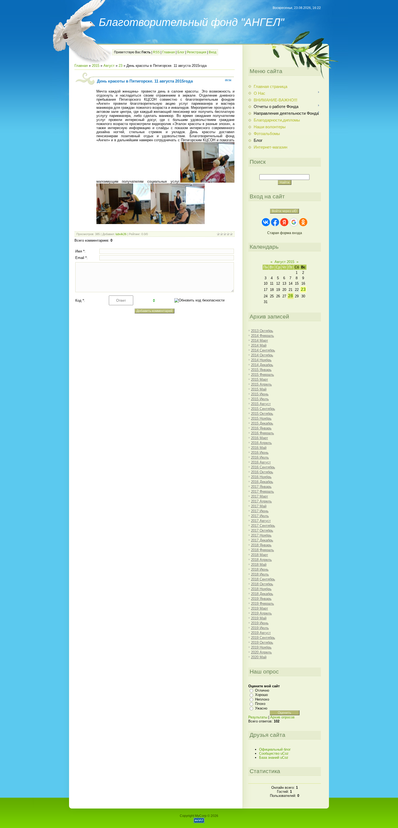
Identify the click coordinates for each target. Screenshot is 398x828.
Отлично (262, 690)
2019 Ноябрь (261, 647)
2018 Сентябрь (263, 579)
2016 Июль (260, 457)
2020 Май (258, 657)
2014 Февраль (262, 336)
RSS (156, 52)
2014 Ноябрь (261, 360)
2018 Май (258, 565)
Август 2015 (284, 262)
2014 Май (258, 345)
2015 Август (261, 404)
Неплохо (262, 699)
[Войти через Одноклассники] (303, 222)
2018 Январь (261, 545)
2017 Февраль (262, 491)
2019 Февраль (262, 604)
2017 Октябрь (262, 530)
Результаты (257, 717)
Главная (168, 52)
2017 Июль (260, 516)
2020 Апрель (261, 652)
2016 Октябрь (262, 472)
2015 (95, 66)
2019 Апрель (261, 613)
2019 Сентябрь (263, 638)
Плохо (260, 704)
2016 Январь (261, 428)
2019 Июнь (260, 623)
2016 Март (259, 438)
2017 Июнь (260, 511)
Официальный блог (275, 749)
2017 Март (259, 496)
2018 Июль (260, 574)
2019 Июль (260, 628)
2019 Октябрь (262, 642)
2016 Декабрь (262, 482)
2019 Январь (261, 599)
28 (290, 296)
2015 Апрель (261, 384)
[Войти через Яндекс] (284, 222)
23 (120, 66)
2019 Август (261, 633)
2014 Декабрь (262, 365)
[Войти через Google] (293, 222)
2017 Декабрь (262, 540)
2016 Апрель (261, 443)
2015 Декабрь (262, 423)
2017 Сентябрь (263, 526)
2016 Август (261, 462)
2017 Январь (261, 487)
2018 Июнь (260, 569)
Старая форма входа (284, 233)
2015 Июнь (260, 394)
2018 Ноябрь (261, 589)
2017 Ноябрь (261, 535)
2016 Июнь (260, 453)
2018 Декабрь (262, 594)
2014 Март (259, 341)
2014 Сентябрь (263, 350)
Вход (212, 52)
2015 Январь (261, 370)
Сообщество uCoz (274, 753)
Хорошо (261, 695)
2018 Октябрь (262, 584)
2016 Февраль (262, 433)
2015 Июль (260, 399)
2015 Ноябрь (261, 418)
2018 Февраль (262, 550)
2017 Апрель (261, 501)
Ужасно (261, 708)
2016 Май (258, 448)
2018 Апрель (261, 560)
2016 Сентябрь (263, 467)
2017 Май (258, 506)
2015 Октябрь (262, 414)
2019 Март (259, 608)
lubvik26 (121, 234)
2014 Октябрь (262, 355)
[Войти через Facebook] (275, 222)
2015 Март (259, 379)
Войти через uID (284, 211)
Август (109, 66)
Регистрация (196, 52)
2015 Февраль (262, 375)
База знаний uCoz (273, 757)
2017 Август (261, 521)
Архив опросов (282, 717)
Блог (180, 52)
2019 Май (258, 618)
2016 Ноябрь (261, 477)
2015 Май (258, 389)
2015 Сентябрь (263, 409)
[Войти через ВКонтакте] (266, 222)
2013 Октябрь (262, 331)
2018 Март (259, 555)
